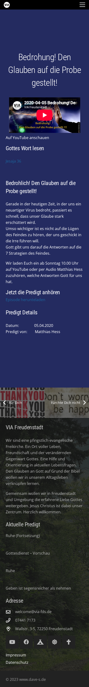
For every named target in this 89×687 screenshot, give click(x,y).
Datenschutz (17, 662)
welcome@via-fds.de (33, 611)
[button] (82, 5)
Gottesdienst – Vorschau (28, 553)
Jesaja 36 (13, 161)
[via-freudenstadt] (7, 5)
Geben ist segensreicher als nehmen (38, 588)
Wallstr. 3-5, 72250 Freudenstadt (44, 628)
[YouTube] (12, 642)
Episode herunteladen (25, 299)
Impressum (16, 655)
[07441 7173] (10, 620)
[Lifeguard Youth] (54, 642)
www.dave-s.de (32, 679)
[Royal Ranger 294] (40, 642)
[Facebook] (26, 642)
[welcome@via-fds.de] (10, 612)
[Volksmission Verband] (68, 642)
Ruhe (10, 570)
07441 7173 (25, 620)
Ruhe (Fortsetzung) (23, 535)
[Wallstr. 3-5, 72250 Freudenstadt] (10, 629)
